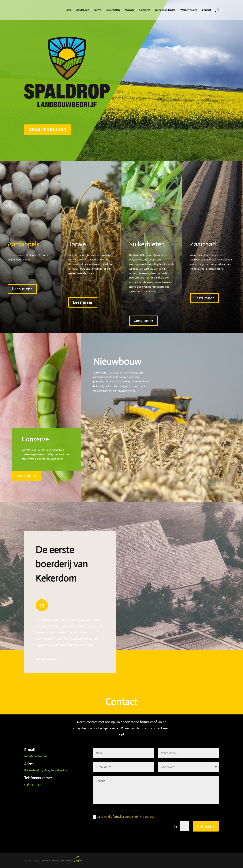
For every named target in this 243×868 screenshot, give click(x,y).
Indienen (205, 826)
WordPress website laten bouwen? (57, 860)
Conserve (144, 10)
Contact (206, 10)
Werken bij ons (188, 10)
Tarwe (97, 10)
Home (68, 10)
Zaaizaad (130, 10)
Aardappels (82, 10)
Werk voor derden (165, 10)
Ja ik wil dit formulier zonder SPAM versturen (126, 817)
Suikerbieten (113, 10)
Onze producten (48, 129)
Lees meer (22, 288)
